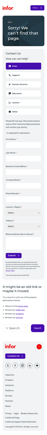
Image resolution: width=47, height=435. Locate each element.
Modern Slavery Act (29, 413)
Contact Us (13, 356)
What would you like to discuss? (20, 234)
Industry (9, 220)
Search (37, 328)
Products (9, 380)
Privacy (8, 413)
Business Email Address (16, 166)
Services (8, 395)
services (19, 317)
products (20, 313)
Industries (9, 374)
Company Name (13, 180)
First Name (11, 139)
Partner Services (19, 84)
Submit (12, 255)
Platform (9, 390)
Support (16, 75)
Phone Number (12, 193)
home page (23, 306)
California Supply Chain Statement (20, 421)
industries (20, 310)
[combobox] (16, 328)
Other (15, 111)
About (8, 406)
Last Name (10, 152)
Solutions (9, 385)
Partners (9, 401)
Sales (14, 66)
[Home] (8, 8)
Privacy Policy (10, 271)
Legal (16, 413)
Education (17, 93)
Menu (35, 8)
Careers (15, 102)
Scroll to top (39, 346)
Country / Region (13, 207)
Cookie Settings (12, 417)
